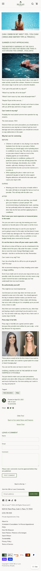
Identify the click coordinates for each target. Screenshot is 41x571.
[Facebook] (3, 500)
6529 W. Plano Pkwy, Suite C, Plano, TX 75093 (17, 509)
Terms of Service (7, 544)
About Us (5, 521)
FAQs (4, 527)
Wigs (17, 393)
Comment (5, 452)
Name (4, 436)
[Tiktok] (12, 500)
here (29, 367)
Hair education (8, 393)
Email (3, 444)
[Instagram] (6, 500)
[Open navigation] (3, 4)
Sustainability (6, 538)
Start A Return (6, 536)
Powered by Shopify (8, 565)
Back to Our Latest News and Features (20, 420)
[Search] (32, 3)
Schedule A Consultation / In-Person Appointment (18, 524)
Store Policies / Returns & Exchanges (14, 533)
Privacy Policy (6, 541)
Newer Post (20, 424)
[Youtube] (9, 500)
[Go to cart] (37, 3)
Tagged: (4, 389)
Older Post (20, 416)
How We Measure (8, 530)
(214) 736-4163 (7, 513)
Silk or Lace (17, 564)
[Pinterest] (15, 500)
